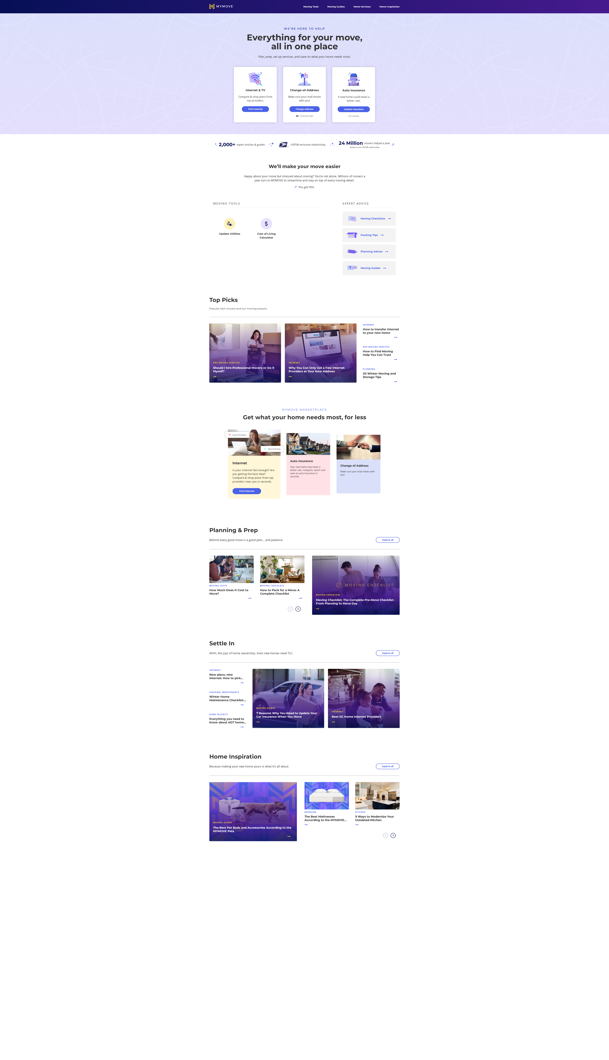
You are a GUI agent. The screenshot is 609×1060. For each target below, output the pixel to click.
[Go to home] (224, 7)
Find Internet (246, 491)
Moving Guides (336, 6)
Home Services (362, 6)
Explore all (387, 539)
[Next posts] (298, 609)
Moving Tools (310, 6)
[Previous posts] (290, 609)
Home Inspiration (390, 6)
